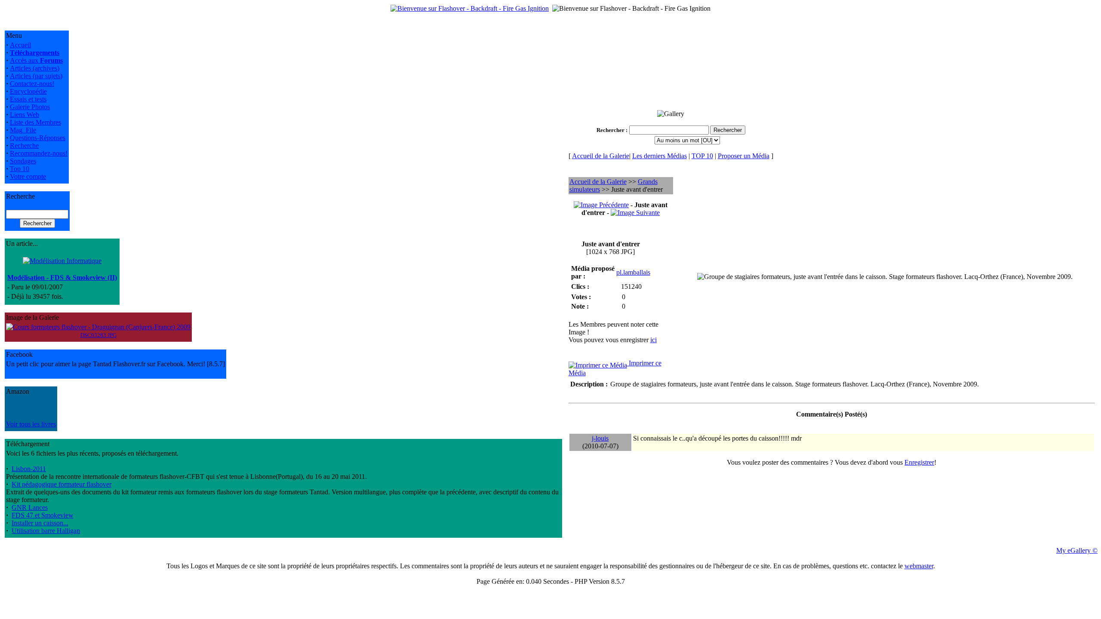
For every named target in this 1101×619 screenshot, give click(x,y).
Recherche (24, 145)
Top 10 (19, 168)
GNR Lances (30, 507)
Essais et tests (28, 99)
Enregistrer (919, 462)
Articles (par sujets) (36, 76)
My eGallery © (1077, 550)
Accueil (20, 45)
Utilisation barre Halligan (46, 530)
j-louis (600, 438)
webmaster (918, 566)
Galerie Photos (30, 106)
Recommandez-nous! (39, 153)
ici (653, 339)
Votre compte (28, 176)
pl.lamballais (633, 272)
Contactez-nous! (32, 83)
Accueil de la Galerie (600, 155)
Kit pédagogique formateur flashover (61, 484)
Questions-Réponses (37, 137)
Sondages (23, 161)
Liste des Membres (35, 122)
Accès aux (36, 60)
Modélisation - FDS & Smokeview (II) (62, 277)
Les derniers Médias (659, 155)
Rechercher (610, 130)
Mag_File (23, 130)
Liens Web (24, 114)
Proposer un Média (743, 155)
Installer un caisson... (40, 523)
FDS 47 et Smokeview (43, 515)
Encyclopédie (28, 91)
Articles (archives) (34, 68)
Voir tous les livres (31, 424)
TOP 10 (702, 155)
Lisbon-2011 (29, 468)
